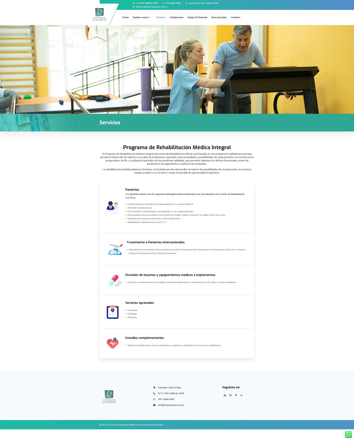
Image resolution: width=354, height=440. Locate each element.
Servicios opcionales (139, 303)
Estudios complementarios (144, 338)
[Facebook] (236, 395)
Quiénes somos (141, 17)
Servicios (161, 17)
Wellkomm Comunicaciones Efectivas (146, 425)
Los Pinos (111, 425)
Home (126, 17)
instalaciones (246, 157)
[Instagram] (230, 395)
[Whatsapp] (242, 395)
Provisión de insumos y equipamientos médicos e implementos (170, 275)
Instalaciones (176, 17)
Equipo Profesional (197, 17)
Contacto (235, 17)
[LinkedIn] (225, 395)
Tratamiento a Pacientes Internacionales (156, 242)
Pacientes (132, 190)
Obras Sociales (219, 17)
